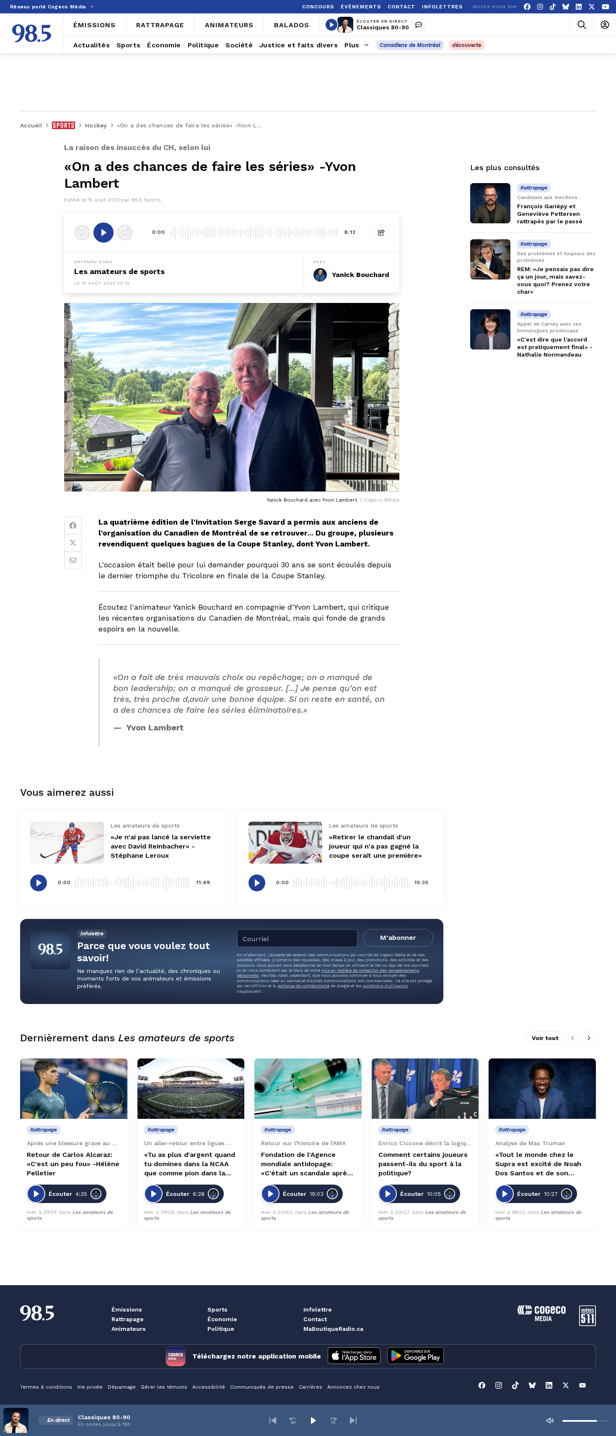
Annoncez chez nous (353, 1387)
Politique (220, 1328)
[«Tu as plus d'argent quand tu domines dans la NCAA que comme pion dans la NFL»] (191, 1088)
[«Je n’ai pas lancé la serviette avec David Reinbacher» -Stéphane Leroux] (67, 842)
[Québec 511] (587, 1324)
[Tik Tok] (553, 7)
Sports (217, 1309)
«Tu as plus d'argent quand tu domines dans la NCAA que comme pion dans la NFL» (189, 1164)
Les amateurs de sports (119, 271)
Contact (315, 1319)
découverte (466, 45)
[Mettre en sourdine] (550, 1420)
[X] (591, 7)
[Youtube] (605, 7)
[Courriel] (73, 560)
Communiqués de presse (262, 1387)
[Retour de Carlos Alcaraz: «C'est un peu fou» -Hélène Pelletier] (73, 1088)
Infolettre (317, 1309)
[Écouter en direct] (331, 24)
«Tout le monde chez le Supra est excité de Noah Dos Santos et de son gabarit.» (538, 1164)
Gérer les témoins (164, 1387)
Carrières (310, 1387)
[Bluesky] (565, 7)
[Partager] (381, 233)
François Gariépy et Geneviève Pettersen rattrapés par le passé (549, 214)
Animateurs (128, 1328)
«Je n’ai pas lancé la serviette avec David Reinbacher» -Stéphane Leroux (161, 846)
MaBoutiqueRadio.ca (333, 1328)
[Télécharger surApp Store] (354, 1356)
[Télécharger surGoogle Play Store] (415, 1356)
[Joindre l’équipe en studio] (418, 24)
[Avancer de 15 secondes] (125, 233)
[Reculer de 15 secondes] (82, 233)
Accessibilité (208, 1387)
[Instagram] (540, 7)
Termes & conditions (46, 1387)
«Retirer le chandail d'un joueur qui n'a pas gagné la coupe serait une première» (375, 846)
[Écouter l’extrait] (103, 233)
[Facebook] (527, 7)
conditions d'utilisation (385, 985)
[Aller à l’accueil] (31, 33)
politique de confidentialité (303, 985)
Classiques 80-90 (383, 27)
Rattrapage (127, 1319)
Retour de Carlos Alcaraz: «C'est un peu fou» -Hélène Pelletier (73, 1164)
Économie (222, 1319)
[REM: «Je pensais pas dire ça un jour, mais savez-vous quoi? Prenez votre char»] (490, 259)
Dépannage (122, 1387)
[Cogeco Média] (542, 1319)
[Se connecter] (604, 24)
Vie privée (90, 1387)
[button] (272, 1420)
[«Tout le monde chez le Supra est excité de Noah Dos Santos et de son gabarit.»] (542, 1088)
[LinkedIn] (579, 7)
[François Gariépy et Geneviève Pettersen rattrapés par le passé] (490, 203)
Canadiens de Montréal (410, 45)
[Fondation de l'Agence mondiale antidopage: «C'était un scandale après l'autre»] (308, 1088)
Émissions (126, 1309)
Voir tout (545, 1038)
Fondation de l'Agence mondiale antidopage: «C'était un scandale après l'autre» (306, 1164)
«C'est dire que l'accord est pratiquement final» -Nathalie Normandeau (555, 347)
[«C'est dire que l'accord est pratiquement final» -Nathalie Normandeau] (490, 329)
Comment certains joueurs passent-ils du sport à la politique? (423, 1164)
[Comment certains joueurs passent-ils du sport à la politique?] (425, 1088)
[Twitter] (73, 543)
